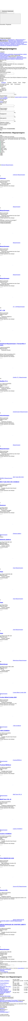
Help (5, 996)
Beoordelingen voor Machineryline (8, 1001)
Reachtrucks (15, 45)
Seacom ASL (4, 890)
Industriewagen (4, 415)
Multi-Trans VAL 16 (5, 799)
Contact (8, 996)
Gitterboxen (19, 42)
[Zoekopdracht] (10, 19)
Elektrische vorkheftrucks (10, 44)
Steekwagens (20, 40)
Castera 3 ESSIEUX (5, 833)
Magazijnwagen (4, 210)
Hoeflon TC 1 (4, 381)
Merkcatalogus (19, 1001)
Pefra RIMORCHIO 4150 (7, 858)
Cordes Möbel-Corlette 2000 (8, 697)
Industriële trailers (12, 40)
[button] (14, 31)
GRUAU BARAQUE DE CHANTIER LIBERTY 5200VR (5, 992)
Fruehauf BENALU (5, 765)
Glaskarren (13, 43)
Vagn (1, 571)
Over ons (2, 996)
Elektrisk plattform (5, 539)
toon (2, 127)
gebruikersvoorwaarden (5, 969)
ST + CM (2, 310)
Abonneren (3, 966)
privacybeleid (21, 968)
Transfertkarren (6, 43)
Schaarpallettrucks (4, 42)
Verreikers (18, 43)
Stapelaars (18, 44)
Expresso (3, 505)
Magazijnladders (13, 42)
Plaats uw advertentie (5, 222)
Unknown (3, 178)
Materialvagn (4, 664)
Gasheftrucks (9, 45)
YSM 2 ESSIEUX (5, 730)
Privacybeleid (14, 1000)
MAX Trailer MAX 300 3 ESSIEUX (9, 482)
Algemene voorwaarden (5, 1000)
